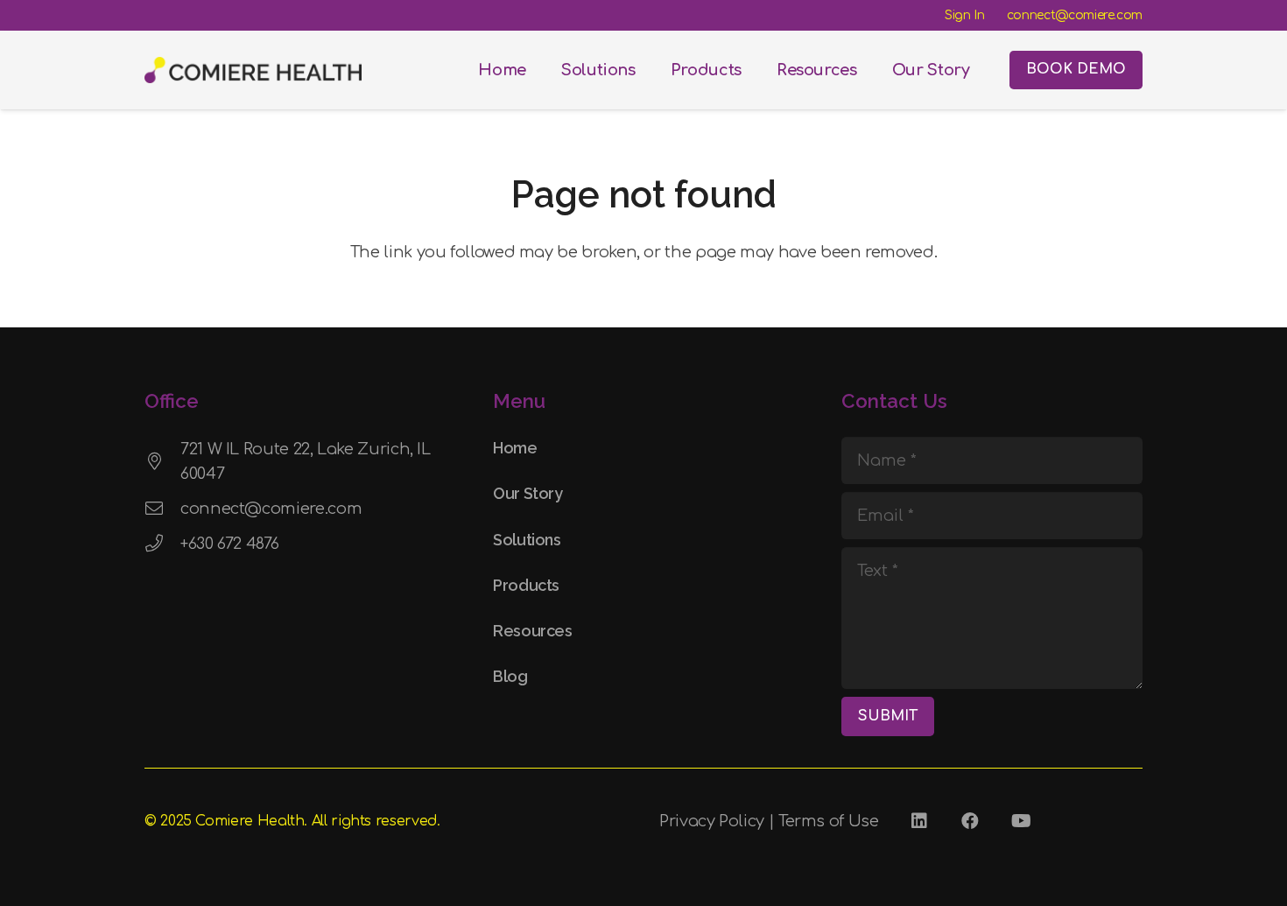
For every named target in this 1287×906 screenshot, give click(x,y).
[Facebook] (970, 821)
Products (526, 585)
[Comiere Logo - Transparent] (253, 70)
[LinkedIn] (919, 821)
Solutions (527, 539)
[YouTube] (1021, 821)
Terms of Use (828, 821)
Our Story (528, 493)
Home (515, 448)
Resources (533, 631)
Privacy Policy (711, 821)
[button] (645, 70)
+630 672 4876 (229, 543)
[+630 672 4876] (162, 543)
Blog (510, 676)
